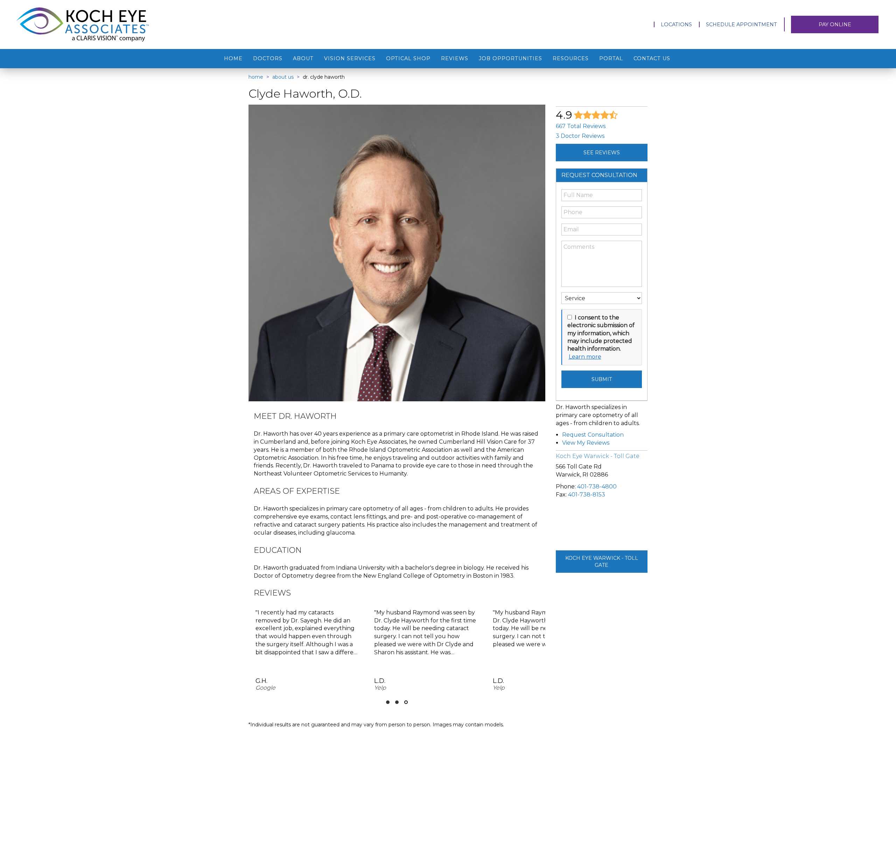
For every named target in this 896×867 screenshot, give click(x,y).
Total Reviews (581, 126)
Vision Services (350, 58)
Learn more (585, 356)
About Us (283, 77)
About (303, 58)
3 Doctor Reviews (580, 136)
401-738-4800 (597, 486)
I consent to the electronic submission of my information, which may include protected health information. (601, 333)
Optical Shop (408, 58)
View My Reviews (585, 442)
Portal (611, 58)
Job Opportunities (510, 58)
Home (233, 58)
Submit (602, 379)
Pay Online (835, 24)
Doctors (267, 58)
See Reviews (601, 152)
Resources (571, 58)
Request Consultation (593, 434)
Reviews (454, 58)
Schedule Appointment (741, 24)
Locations (676, 24)
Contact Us (652, 58)
